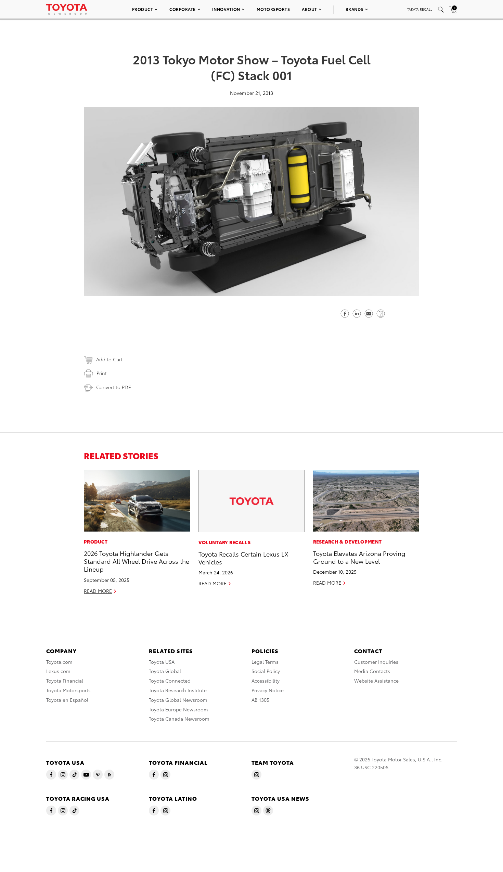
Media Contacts (372, 671)
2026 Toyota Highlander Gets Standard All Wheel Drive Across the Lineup (136, 561)
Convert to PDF (113, 387)
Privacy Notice (268, 690)
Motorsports (273, 9)
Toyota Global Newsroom (178, 699)
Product (142, 9)
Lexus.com (58, 671)
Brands (354, 9)
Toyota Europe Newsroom (178, 709)
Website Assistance (376, 680)
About (309, 9)
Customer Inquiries (376, 661)
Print (101, 373)
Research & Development (347, 541)
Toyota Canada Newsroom (179, 718)
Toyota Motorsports (68, 690)
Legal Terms (265, 661)
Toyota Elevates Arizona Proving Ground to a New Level (359, 557)
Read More (98, 590)
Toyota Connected (170, 680)
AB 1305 (260, 699)
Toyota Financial (64, 680)
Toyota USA (162, 661)
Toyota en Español (67, 699)
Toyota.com (59, 661)
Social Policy (266, 671)
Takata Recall (419, 9)
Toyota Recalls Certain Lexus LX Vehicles (243, 557)
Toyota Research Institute (178, 690)
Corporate (182, 9)
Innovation (226, 9)
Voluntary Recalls (224, 542)
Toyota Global (165, 671)
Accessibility (266, 680)
